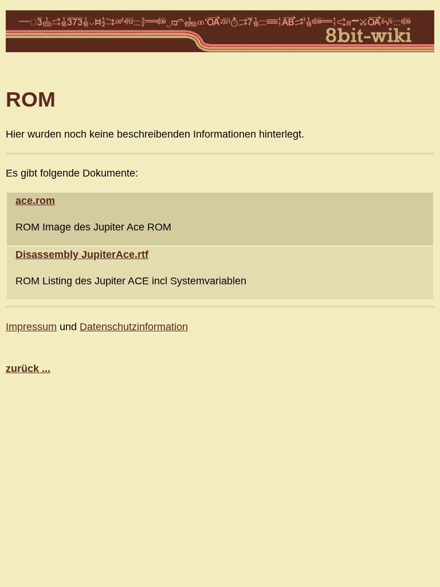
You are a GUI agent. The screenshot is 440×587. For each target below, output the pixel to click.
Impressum (31, 326)
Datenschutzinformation (134, 326)
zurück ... (28, 368)
